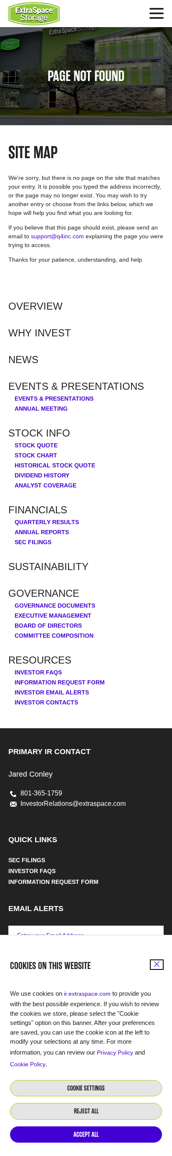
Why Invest (39, 333)
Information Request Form (60, 682)
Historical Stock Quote (55, 465)
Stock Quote (36, 445)
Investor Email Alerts (52, 692)
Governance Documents (55, 605)
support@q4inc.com (57, 236)
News (23, 360)
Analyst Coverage (45, 485)
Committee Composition (54, 636)
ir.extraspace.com (87, 993)
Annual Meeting (41, 408)
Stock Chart (36, 455)
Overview (35, 306)
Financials (37, 510)
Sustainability (48, 567)
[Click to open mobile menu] (156, 14)
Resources (39, 660)
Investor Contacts (46, 702)
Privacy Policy (115, 1052)
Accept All (86, 1134)
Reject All (86, 1111)
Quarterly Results (47, 522)
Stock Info (39, 433)
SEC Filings (33, 542)
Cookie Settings (86, 1088)
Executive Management (53, 615)
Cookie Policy (28, 1064)
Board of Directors (48, 625)
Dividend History (42, 475)
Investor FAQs (38, 672)
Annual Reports (42, 532)
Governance (43, 593)
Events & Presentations (76, 386)
